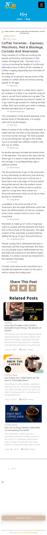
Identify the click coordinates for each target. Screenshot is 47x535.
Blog (23, 503)
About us (23, 494)
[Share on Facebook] (14, 288)
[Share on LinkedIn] (32, 288)
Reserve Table (23, 518)
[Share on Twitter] (23, 288)
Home (19, 19)
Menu (23, 498)
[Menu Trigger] (41, 5)
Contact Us (23, 512)
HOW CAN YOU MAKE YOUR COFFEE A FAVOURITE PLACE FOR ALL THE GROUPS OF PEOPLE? (23, 328)
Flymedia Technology (29, 533)
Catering (23, 508)
